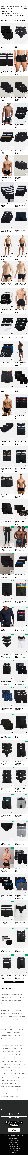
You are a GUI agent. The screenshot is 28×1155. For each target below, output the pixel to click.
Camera (19, 1019)
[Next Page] (23, 985)
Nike (11, 997)
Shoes (12, 1026)
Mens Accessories (5, 994)
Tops (2, 1032)
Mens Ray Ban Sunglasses (7, 1089)
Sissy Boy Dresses (18, 1077)
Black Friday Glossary (14, 1150)
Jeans (17, 1032)
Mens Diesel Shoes (5, 1061)
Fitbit (15, 997)
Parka (13, 1064)
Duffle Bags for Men (6, 1064)
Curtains (8, 1023)
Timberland (20, 997)
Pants (22, 1038)
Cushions (13, 1023)
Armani (13, 1010)
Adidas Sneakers (12, 1016)
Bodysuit (8, 1019)
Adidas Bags (4, 1051)
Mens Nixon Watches (6, 1073)
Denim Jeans (17, 1080)
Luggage (19, 1023)
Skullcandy (18, 1010)
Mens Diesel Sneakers (14, 1042)
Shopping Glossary (14, 1142)
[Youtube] (18, 1114)
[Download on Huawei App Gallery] (14, 1125)
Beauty (3, 1019)
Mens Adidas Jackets (17, 1048)
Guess (22, 1007)
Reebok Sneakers (9, 1058)
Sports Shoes (4, 1054)
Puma (2, 1000)
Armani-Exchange (14, 1013)
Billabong (3, 1010)
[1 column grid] (2, 20)
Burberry (14, 1019)
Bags (19, 1035)
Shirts (2, 1058)
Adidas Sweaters (5, 1045)
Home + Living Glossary (14, 1148)
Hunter (9, 1007)
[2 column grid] (6, 20)
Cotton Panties (4, 1083)
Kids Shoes (11, 1051)
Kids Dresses (18, 1051)
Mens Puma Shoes (5, 1026)
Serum (9, 1067)
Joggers (18, 1029)
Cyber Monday (4, 1096)
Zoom (2, 997)
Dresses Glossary (14, 1144)
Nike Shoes (3, 1016)
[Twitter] (15, 1114)
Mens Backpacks (21, 1016)
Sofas (11, 1045)
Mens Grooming (15, 994)
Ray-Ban (12, 1003)
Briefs (10, 1054)
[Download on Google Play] (18, 1122)
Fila (6, 1000)
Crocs (2, 1003)
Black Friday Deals (15, 1093)
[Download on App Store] (9, 1122)
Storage (18, 1026)
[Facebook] (10, 1114)
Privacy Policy (14, 1140)
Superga (19, 1000)
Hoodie (8, 1038)
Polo (21, 994)
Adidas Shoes (4, 1042)
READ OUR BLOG (14, 1118)
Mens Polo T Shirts (5, 1070)
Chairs (2, 1023)
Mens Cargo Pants (20, 1064)
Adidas (7, 997)
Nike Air (13, 1032)
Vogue (8, 1010)
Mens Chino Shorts (5, 1086)
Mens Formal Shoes (16, 1061)
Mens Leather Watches (16, 1086)
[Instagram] (12, 1114)
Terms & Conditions (14, 1138)
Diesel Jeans (4, 1035)
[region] (7, 33)
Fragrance (11, 1029)
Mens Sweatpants (19, 1089)
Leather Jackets (18, 1045)
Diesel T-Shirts (14, 1070)
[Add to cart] (12, 42)
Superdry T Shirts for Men (7, 1077)
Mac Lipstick (4, 1067)
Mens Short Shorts (14, 1083)
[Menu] (19, 1129)
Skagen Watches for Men (7, 1080)
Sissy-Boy (3, 1007)
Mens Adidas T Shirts (6, 1048)
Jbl (12, 1007)
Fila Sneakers (18, 1058)
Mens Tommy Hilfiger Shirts (18, 1073)
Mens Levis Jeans (12, 1035)
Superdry (17, 1007)
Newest (17, 20)
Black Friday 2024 (5, 1093)
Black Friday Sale (14, 1096)
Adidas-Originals (5, 1013)
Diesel (6, 1003)
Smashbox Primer (17, 1067)
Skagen (22, 1013)
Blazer (13, 1038)
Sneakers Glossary (14, 1146)
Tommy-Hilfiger (12, 1000)
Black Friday (14, 1152)
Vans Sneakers (4, 1029)
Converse (17, 1003)
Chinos (22, 1029)
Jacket (17, 1038)
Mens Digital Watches (18, 1054)
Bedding (3, 1038)
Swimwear (7, 1032)
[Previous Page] (5, 985)
